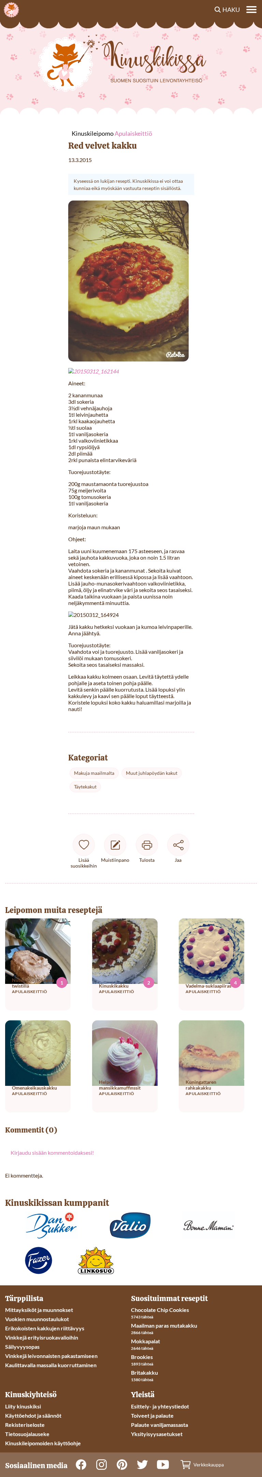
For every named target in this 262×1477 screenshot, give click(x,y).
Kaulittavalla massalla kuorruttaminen (51, 1365)
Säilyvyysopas (22, 1346)
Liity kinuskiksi (23, 1406)
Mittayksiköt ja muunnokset (39, 1309)
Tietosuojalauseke (27, 1434)
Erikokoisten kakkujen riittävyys (44, 1328)
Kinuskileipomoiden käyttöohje (43, 1443)
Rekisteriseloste (25, 1424)
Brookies (142, 1357)
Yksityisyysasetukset (157, 1434)
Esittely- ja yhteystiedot (160, 1406)
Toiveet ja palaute (152, 1415)
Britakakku (144, 1372)
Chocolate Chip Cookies (160, 1309)
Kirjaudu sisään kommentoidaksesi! (52, 1152)
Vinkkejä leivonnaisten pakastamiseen (51, 1356)
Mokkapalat (145, 1341)
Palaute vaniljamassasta (159, 1424)
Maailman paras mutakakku (164, 1325)
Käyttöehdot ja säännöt (33, 1415)
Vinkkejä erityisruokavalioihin (41, 1337)
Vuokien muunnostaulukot (37, 1319)
